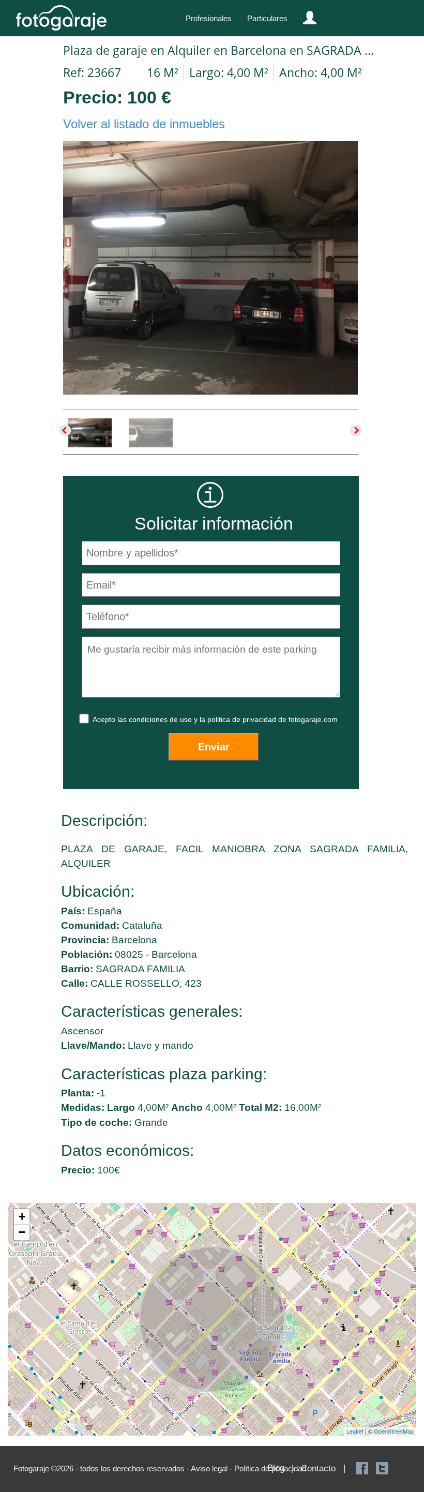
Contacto (318, 1468)
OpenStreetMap (394, 1431)
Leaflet (355, 1431)
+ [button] (22, 1216)
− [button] (22, 1232)
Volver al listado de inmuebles (144, 124)
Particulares (267, 18)
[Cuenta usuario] (305, 15)
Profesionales (209, 18)
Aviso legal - (212, 1468)
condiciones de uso (161, 719)
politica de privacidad (242, 719)
